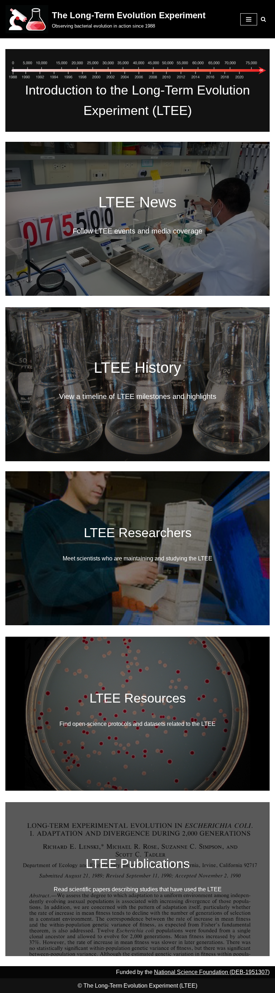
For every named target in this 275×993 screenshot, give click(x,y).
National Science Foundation (192, 972)
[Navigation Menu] (248, 19)
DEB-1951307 (249, 972)
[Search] (263, 19)
